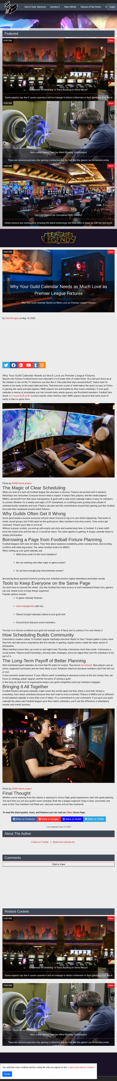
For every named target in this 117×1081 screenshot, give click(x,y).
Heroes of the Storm (91, 7)
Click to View (58, 864)
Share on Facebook (25, 819)
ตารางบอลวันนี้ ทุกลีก (19, 395)
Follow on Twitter (40, 842)
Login (112, 7)
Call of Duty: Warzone (35, 7)
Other (69, 812)
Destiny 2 (55, 7)
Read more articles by (64, 842)
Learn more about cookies (81, 1067)
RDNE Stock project (22, 483)
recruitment (86, 665)
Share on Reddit (73, 819)
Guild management (25, 606)
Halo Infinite (70, 7)
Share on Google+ (50, 819)
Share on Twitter (95, 819)
